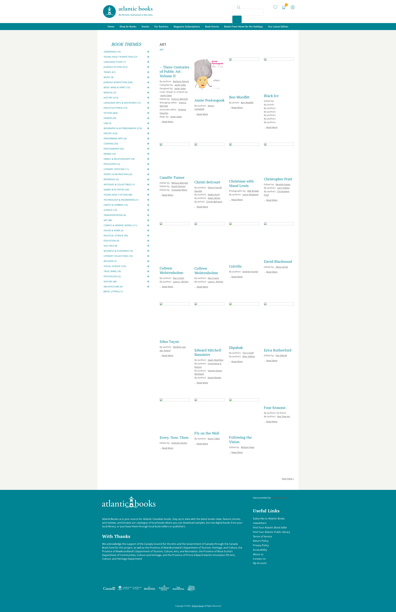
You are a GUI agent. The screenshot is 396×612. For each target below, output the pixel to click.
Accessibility (260, 549)
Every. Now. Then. (174, 437)
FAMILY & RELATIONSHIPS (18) (119, 158)
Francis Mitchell (179, 99)
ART (162, 49)
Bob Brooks (253, 190)
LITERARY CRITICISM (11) (116, 169)
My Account (260, 563)
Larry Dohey (283, 187)
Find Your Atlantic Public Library (271, 532)
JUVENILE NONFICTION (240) (118, 82)
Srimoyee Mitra (179, 189)
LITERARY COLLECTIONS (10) (118, 255)
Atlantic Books (198, 606)
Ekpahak (236, 347)
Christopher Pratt (278, 178)
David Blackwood (278, 261)
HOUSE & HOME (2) (113, 230)
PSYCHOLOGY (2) (112, 276)
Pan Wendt (281, 355)
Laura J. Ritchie (180, 281)
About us (258, 554)
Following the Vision (240, 439)
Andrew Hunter (250, 271)
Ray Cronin (178, 278)
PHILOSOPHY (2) (112, 164)
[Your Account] (292, 6)
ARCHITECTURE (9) (113, 286)
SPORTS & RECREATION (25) (118, 174)
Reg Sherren (283, 416)
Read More (167, 121)
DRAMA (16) (110, 153)
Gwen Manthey (215, 359)
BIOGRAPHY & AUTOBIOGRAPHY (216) (123, 128)
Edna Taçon (169, 341)
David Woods (214, 377)
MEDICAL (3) (110, 92)
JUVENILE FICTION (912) (115, 66)
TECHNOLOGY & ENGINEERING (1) (121, 199)
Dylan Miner (214, 198)
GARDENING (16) (112, 51)
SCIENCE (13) (110, 209)
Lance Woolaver (250, 194)
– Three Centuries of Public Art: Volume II (174, 71)
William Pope (247, 447)
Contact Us (259, 558)
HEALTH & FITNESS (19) (115, 107)
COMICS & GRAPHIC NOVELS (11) (120, 225)
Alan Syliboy (248, 356)
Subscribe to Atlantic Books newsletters (269, 521)
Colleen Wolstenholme (171, 270)
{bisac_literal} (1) (113, 291)
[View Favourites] (275, 6)
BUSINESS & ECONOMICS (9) (118, 250)
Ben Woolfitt (239, 97)
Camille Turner (172, 177)
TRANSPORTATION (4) (115, 215)
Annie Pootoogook (209, 100)
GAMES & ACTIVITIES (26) (116, 189)
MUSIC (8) (109, 77)
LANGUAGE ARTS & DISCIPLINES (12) (122, 102)
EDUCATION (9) (111, 240)
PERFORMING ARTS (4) (115, 138)
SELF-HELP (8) (110, 245)
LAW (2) (107, 123)
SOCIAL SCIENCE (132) (115, 266)
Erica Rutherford (277, 350)
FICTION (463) (111, 112)
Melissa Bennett (179, 182)
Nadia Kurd (214, 194)
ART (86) (108, 220)
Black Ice (271, 95)
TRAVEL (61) (110, 72)
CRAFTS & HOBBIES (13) (116, 204)
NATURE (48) (110, 281)
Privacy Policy (261, 545)
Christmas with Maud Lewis (241, 183)
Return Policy (260, 541)
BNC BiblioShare (279, 497)
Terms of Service (262, 536)
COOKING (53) (111, 143)
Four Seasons (274, 407)
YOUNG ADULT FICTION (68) (118, 194)
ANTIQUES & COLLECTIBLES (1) (119, 184)
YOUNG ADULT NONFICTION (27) (120, 56)
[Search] (237, 19)
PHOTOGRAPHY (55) (114, 148)
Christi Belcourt (207, 182)
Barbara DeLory (181, 81)
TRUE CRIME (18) (112, 271)
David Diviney (178, 186)
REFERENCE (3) (111, 179)
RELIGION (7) (110, 261)
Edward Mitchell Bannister (207, 352)
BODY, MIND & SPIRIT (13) (117, 87)
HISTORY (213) (111, 97)
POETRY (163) (110, 133)
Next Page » (288, 478)
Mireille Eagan (283, 184)
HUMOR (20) (110, 118)
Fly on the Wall (206, 433)
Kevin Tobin (214, 438)
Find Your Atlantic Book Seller (270, 527)
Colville (235, 266)
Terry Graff (248, 352)
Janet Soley (180, 84)
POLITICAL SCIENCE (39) (116, 235)
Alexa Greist (282, 266)
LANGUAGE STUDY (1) (115, 61)
